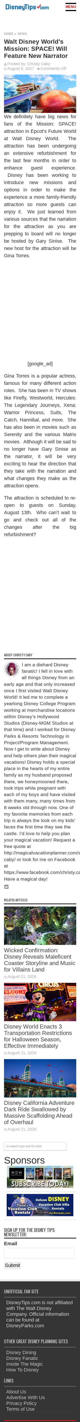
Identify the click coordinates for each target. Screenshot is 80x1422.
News (22, 33)
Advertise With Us (25, 1397)
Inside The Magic (24, 1364)
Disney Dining (21, 1352)
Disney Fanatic (22, 1358)
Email (10, 1243)
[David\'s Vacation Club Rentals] (40, 1214)
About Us (16, 1391)
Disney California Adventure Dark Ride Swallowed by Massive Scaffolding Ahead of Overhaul (39, 1112)
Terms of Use (20, 1409)
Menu (71, 7)
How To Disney (22, 1370)
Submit (12, 1265)
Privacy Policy (21, 1403)
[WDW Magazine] (40, 1186)
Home (9, 33)
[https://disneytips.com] (27, 7)
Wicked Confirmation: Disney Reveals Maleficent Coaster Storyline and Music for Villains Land (39, 960)
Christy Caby (38, 64)
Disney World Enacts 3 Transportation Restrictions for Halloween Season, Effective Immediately (38, 1036)
